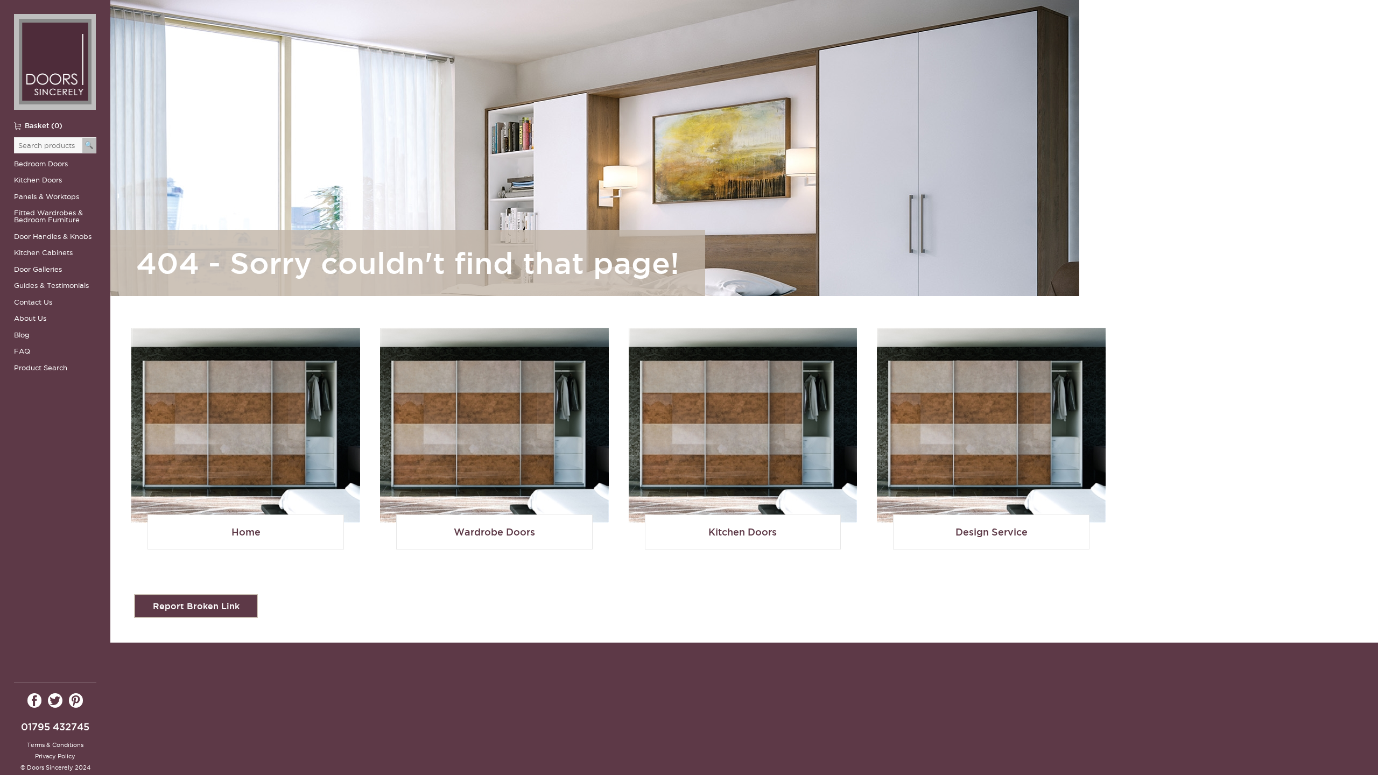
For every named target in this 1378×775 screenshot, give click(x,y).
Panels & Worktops (46, 196)
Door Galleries (38, 269)
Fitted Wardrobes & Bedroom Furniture (48, 216)
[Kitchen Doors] (743, 448)
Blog (22, 335)
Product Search (40, 367)
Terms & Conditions (55, 745)
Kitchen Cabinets (43, 252)
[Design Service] (991, 448)
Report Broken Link (196, 606)
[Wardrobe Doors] (245, 448)
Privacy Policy (55, 756)
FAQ (22, 351)
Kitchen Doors (38, 180)
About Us (30, 318)
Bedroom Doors (41, 163)
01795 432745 (55, 727)
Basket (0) (43, 125)
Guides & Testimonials (51, 285)
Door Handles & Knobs (53, 236)
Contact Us (33, 302)
